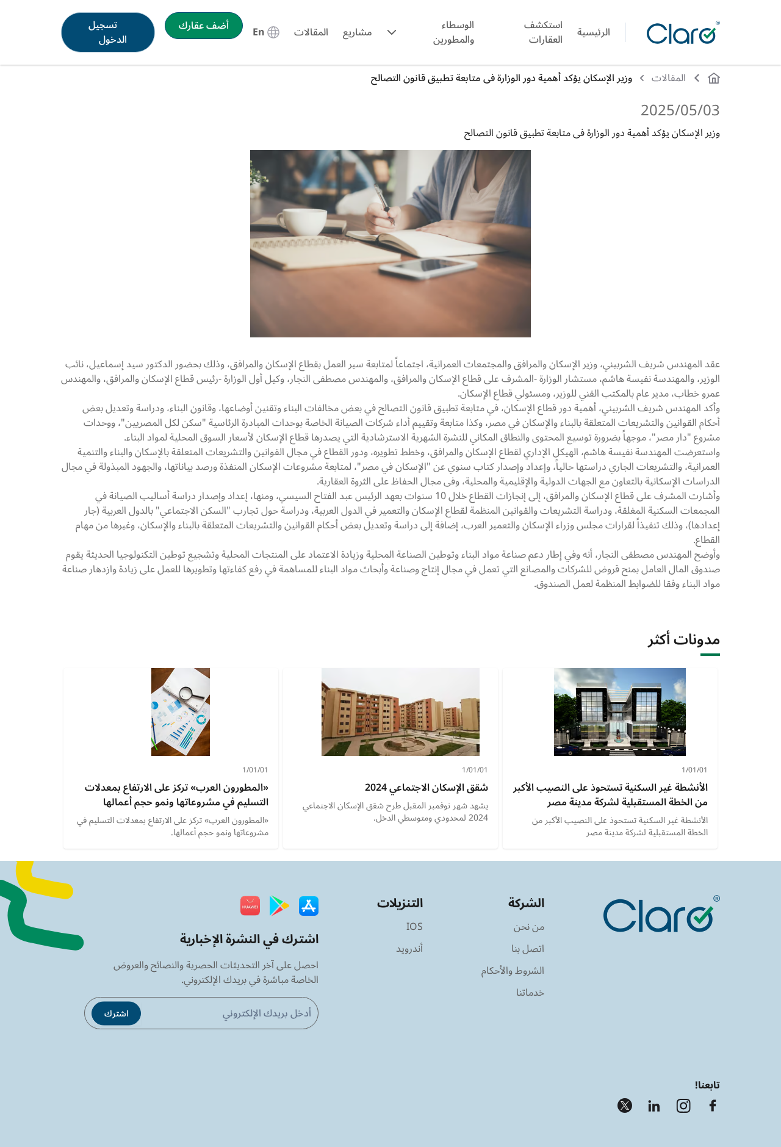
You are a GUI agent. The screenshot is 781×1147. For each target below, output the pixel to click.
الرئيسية (593, 32)
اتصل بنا (527, 948)
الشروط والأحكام (512, 970)
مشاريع (357, 32)
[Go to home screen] (681, 32)
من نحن (529, 926)
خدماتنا (530, 992)
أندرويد (409, 948)
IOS (414, 926)
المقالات (311, 32)
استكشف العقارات (543, 32)
